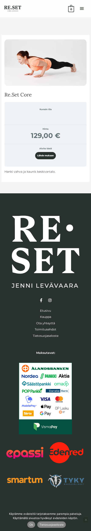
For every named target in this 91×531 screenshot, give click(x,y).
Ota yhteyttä (45, 323)
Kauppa (45, 317)
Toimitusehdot (45, 329)
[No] (86, 520)
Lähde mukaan (45, 155)
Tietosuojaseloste (45, 335)
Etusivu (45, 310)
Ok (31, 524)
